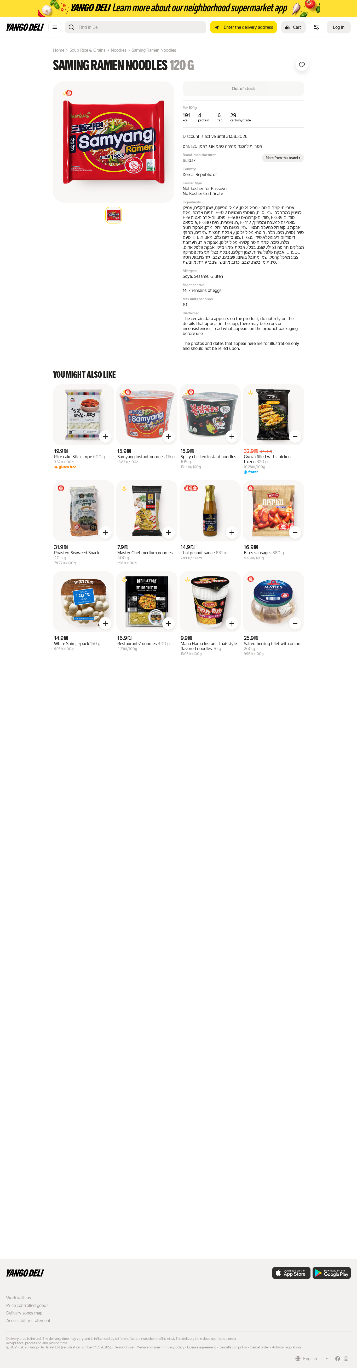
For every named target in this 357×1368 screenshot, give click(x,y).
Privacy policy (173, 1347)
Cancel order (259, 1347)
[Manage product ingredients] (316, 27)
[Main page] (25, 29)
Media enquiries (148, 1347)
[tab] (113, 215)
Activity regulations (287, 1347)
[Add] (105, 436)
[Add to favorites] (302, 64)
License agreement (201, 1347)
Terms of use (124, 1347)
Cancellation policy (233, 1347)
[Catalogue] (54, 27)
